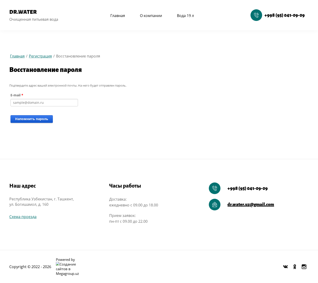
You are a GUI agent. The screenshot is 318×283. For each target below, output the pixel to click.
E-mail (16, 95)
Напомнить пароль (31, 119)
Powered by (65, 259)
